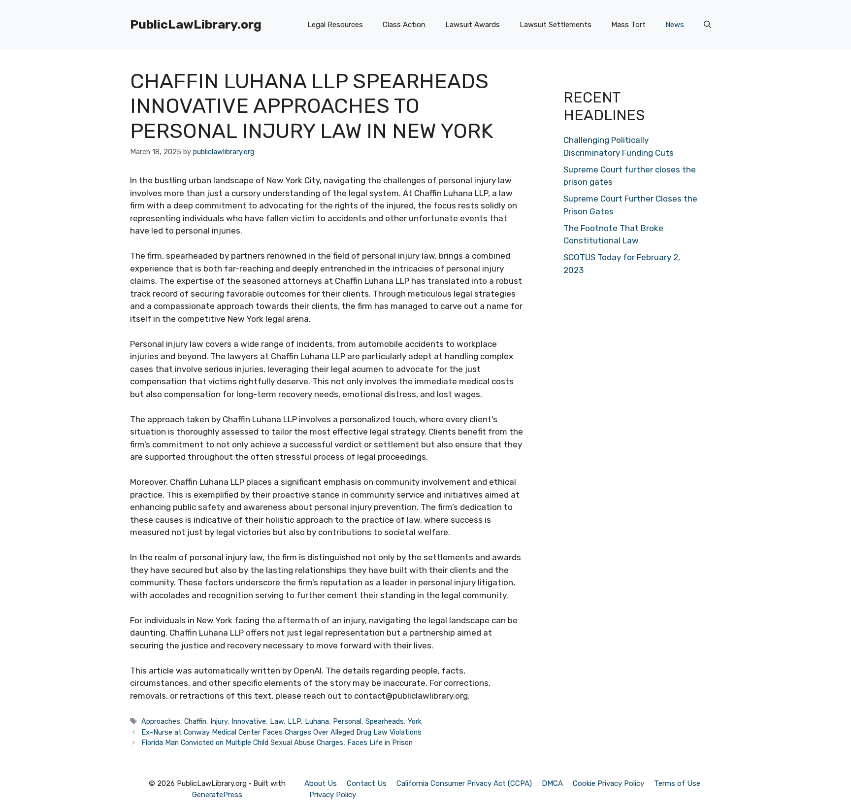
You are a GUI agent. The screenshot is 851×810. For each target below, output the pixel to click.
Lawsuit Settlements (555, 24)
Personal (347, 721)
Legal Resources (335, 24)
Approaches (160, 721)
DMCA (552, 783)
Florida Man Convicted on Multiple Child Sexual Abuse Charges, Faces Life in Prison (277, 742)
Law (277, 721)
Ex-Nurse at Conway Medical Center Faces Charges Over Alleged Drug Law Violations (281, 732)
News (674, 24)
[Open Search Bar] (707, 24)
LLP (294, 721)
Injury (219, 721)
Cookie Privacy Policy (608, 783)
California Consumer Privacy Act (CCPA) (464, 783)
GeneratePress (217, 794)
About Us (320, 783)
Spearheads (384, 721)
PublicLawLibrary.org (196, 24)
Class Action (404, 24)
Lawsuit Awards (472, 24)
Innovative (248, 721)
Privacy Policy (332, 794)
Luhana (317, 721)
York (415, 721)
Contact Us (367, 783)
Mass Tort (628, 24)
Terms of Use (677, 783)
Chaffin (195, 721)
